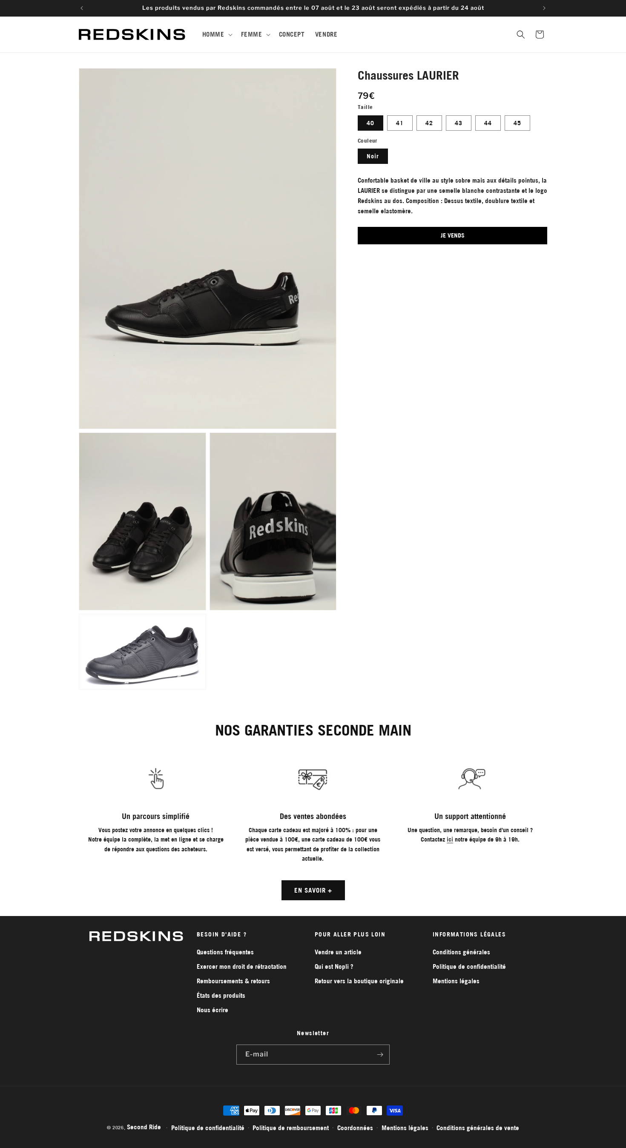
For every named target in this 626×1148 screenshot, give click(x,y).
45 (517, 123)
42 (429, 123)
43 (458, 123)
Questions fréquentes (225, 952)
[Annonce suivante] (544, 8)
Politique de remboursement (291, 1127)
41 (400, 123)
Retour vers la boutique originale (359, 981)
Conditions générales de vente (477, 1127)
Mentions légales (456, 981)
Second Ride (144, 1127)
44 (488, 123)
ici (450, 839)
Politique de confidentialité (469, 966)
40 (370, 123)
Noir (373, 156)
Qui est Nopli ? (334, 966)
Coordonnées (355, 1127)
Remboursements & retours (233, 981)
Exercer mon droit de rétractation (242, 966)
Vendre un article (338, 952)
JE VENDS (453, 235)
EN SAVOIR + (313, 890)
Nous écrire (212, 1010)
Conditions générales (461, 952)
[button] (216, 34)
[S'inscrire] (379, 1055)
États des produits (221, 995)
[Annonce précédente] (81, 8)
